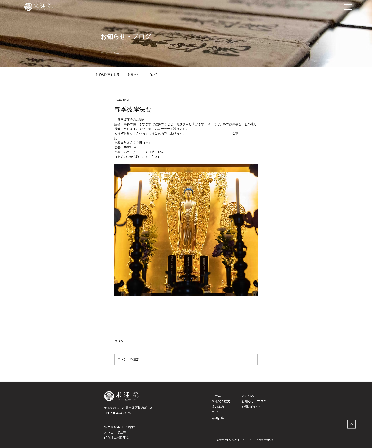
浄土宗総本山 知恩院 (119, 427)
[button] (348, 7)
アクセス (248, 395)
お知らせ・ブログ (254, 401)
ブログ (152, 74)
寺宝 (215, 412)
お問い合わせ (251, 406)
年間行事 (218, 418)
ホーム (216, 395)
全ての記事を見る (107, 74)
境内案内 (218, 406)
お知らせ (133, 74)
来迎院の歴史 (221, 401)
